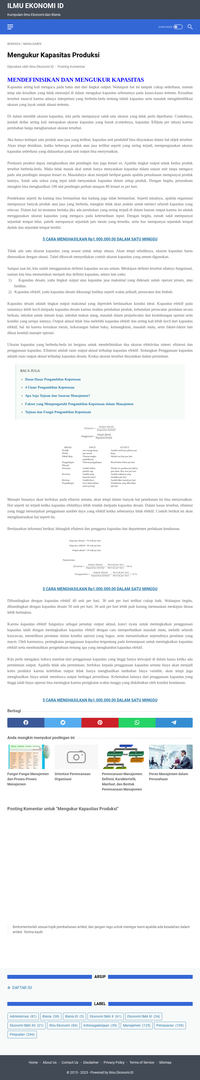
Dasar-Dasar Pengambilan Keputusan (53, 379)
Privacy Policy (114, 1062)
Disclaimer (91, 1062)
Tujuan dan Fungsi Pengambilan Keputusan (58, 412)
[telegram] (174, 723)
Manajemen (136, 1025)
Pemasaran (170, 1025)
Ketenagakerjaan (100, 1025)
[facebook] (25, 723)
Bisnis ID (74, 1016)
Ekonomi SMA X (105, 1016)
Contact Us (69, 1062)
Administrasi (23, 1016)
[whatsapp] (137, 723)
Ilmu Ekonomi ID (35, 6)
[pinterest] (100, 723)
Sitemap (165, 1062)
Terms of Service (142, 1062)
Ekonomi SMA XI (143, 1016)
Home (33, 1062)
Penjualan (22, 1034)
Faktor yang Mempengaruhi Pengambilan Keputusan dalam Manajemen (79, 404)
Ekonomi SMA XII (26, 1025)
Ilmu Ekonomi (63, 1025)
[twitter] (62, 723)
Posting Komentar (71, 67)
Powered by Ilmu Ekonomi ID (111, 1072)
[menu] (13, 27)
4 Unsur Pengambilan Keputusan (49, 387)
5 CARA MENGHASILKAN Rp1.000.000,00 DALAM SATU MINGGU (100, 239)
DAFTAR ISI (22, 987)
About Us (50, 1062)
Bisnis (50, 1016)
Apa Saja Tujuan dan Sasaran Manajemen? (57, 396)
